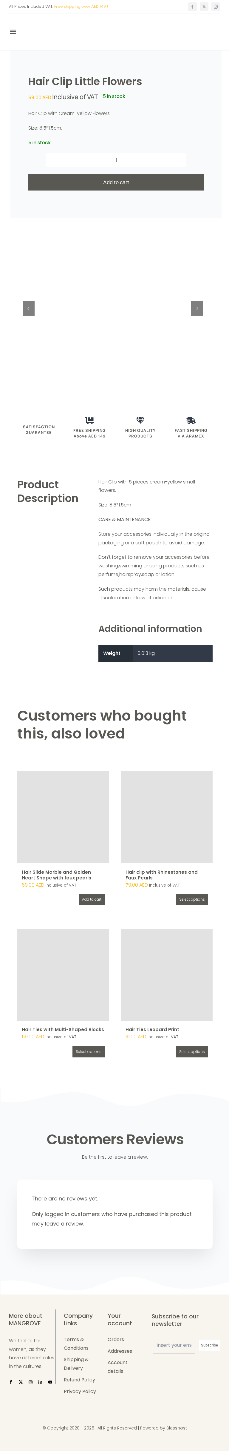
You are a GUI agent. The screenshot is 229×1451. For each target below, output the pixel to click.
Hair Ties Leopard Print (152, 1029)
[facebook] (192, 6)
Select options (192, 899)
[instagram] (215, 6)
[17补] (113, 308)
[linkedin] (40, 1382)
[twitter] (204, 6)
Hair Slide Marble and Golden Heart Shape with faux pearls (56, 875)
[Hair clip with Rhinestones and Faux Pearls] (167, 817)
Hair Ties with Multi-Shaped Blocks (63, 1029)
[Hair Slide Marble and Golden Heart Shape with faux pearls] (63, 817)
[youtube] (50, 1382)
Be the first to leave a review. (115, 1157)
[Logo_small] (42, 21)
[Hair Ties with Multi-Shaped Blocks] (63, 975)
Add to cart (116, 182)
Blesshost (176, 1428)
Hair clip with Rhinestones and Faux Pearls (162, 875)
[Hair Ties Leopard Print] (167, 975)
